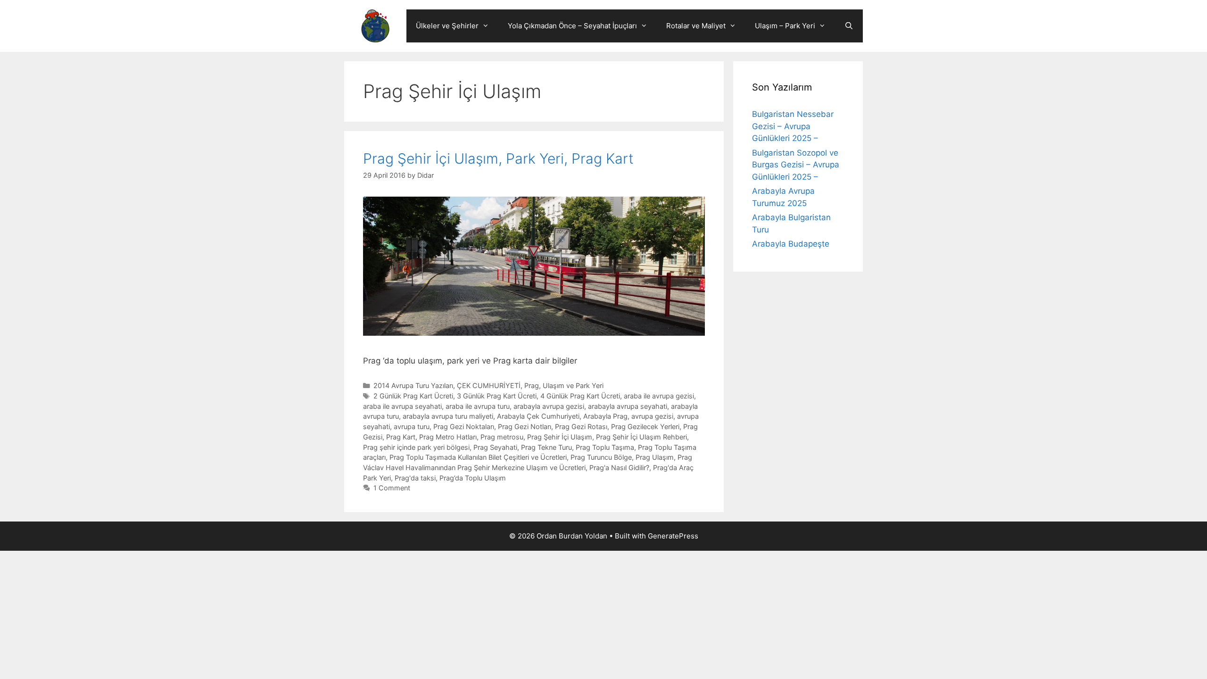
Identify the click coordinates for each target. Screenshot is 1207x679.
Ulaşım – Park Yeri (785, 25)
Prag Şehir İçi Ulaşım (559, 437)
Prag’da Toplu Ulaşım (472, 478)
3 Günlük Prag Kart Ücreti (497, 396)
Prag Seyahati (495, 447)
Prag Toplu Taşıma (605, 447)
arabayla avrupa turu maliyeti (448, 416)
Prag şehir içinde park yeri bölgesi (416, 447)
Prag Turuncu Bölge (601, 457)
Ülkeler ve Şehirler (447, 25)
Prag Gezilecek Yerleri (645, 426)
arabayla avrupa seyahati (627, 406)
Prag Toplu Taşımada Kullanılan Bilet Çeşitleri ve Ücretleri (478, 457)
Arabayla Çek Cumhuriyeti (538, 416)
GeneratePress (673, 535)
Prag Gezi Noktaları (463, 426)
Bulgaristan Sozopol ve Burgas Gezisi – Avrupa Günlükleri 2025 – (795, 165)
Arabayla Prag (605, 416)
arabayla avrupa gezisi (548, 406)
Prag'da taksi (415, 478)
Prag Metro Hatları (448, 437)
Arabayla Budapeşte (790, 243)
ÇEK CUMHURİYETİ (489, 385)
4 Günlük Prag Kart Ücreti (580, 396)
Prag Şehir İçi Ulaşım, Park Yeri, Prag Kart (498, 158)
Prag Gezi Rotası (581, 426)
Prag (531, 385)
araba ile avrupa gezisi (659, 396)
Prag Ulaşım (655, 457)
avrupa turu (412, 426)
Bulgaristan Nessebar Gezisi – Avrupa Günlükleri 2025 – (793, 126)
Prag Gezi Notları (524, 426)
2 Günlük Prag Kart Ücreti (413, 396)
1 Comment (391, 488)
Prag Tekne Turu (546, 447)
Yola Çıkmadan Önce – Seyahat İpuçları (572, 25)
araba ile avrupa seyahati (402, 406)
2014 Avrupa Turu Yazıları (413, 385)
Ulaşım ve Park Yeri (573, 385)
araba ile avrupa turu (478, 406)
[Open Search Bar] (849, 25)
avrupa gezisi (652, 416)
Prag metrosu (501, 437)
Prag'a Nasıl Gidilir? (619, 468)
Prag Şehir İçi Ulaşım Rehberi (641, 437)
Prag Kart (400, 437)
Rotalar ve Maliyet (696, 25)
